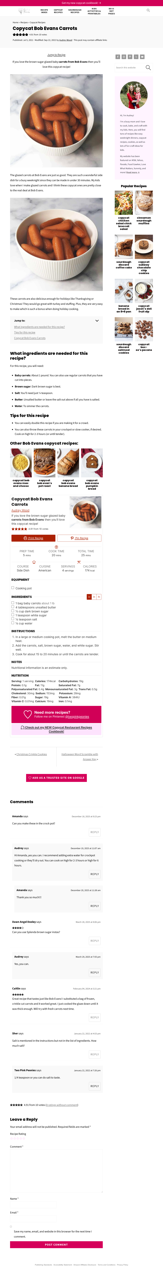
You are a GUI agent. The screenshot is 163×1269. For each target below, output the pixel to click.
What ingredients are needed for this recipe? (39, 327)
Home (15, 22)
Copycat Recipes (58, 11)
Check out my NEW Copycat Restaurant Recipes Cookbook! (58, 729)
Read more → (133, 172)
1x (89, 597)
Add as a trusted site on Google (58, 778)
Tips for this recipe (24, 332)
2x (94, 597)
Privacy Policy (122, 1265)
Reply (95, 832)
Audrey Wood (20, 510)
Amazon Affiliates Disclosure (84, 1265)
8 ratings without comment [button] (61, 1105)
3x (99, 597)
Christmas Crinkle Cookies (31, 754)
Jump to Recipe (56, 55)
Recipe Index (44, 11)
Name (14, 1199)
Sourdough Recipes (75, 11)
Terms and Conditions (106, 1265)
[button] (14, 34)
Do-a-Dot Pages (111, 11)
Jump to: (19, 321)
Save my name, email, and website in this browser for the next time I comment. (53, 1234)
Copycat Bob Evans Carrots (29, 338)
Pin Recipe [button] (81, 538)
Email (14, 1213)
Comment (16, 1147)
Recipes (24, 22)
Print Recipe (35, 538)
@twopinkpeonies (77, 716)
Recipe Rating (18, 1134)
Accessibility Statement (62, 1265)
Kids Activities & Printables (94, 11)
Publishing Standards (43, 1265)
